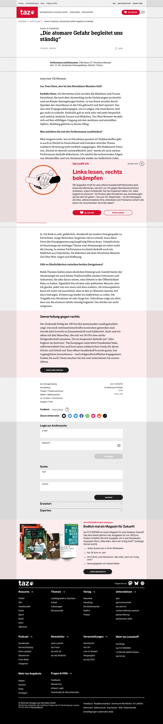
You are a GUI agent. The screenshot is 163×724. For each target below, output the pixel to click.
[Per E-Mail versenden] (64, 416)
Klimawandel (57, 610)
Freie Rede (23, 659)
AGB (121, 707)
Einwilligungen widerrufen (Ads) (98, 711)
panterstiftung (123, 614)
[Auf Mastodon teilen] (70, 416)
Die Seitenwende (91, 606)
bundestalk (23, 643)
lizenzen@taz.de (37, 707)
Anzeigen (22, 693)
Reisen (21, 680)
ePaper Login (57, 688)
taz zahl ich (121, 606)
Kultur (21, 610)
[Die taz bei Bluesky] (136, 584)
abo (118, 598)
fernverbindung (25, 647)
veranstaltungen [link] (32, 3)
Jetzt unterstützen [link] (54, 370)
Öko (20, 602)
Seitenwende (130, 707)
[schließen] (142, 163)
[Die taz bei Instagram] (142, 584)
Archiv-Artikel (35, 21)
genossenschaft (123, 602)
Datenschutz (100, 707)
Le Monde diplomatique (127, 652)
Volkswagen (56, 606)
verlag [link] (20, 3)
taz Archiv (120, 656)
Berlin (21, 618)
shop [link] (42, 3)
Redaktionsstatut (102, 703)
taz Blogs (120, 644)
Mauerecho (23, 655)
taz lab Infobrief (58, 655)
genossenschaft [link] (124, 3)
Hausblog (88, 602)
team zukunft (57, 643)
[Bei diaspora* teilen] (93, 416)
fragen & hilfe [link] (51, 3)
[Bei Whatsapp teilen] (87, 416)
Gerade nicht (133, 164)
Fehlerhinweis (57, 409)
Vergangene (89, 655)
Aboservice (56, 684)
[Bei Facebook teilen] (81, 416)
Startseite (22, 21)
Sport (21, 614)
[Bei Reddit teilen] (99, 416)
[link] (54, 12)
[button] (143, 12)
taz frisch (55, 647)
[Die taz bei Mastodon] (130, 584)
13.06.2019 (118, 384)
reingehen (23, 663)
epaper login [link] (138, 3)
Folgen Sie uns (121, 583)
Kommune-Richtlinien (122, 703)
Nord (20, 622)
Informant (88, 707)
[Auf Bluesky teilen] (76, 416)
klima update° (24, 651)
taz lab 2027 (89, 659)
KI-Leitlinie (138, 703)
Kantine (22, 684)
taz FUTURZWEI (123, 648)
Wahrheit (22, 627)
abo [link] (114, 3)
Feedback (55, 680)
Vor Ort (86, 647)
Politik (21, 598)
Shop (20, 689)
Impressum (112, 707)
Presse (86, 614)
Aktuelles (87, 598)
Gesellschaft (24, 606)
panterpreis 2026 (124, 618)
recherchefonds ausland (127, 610)
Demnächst (88, 643)
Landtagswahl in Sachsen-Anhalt (63, 600)
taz (26, 583)
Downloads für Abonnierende (65, 692)
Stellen (86, 610)
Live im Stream (90, 651)
